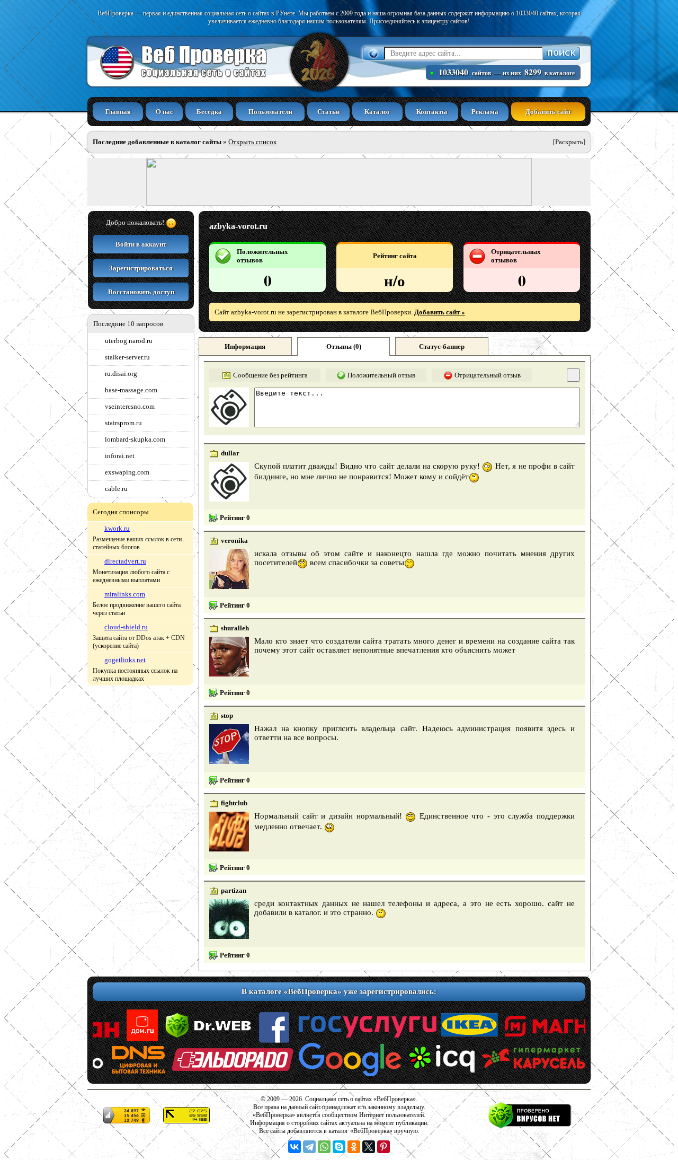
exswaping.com (127, 472)
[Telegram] (309, 1146)
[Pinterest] (383, 1146)
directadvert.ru (125, 561)
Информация (245, 346)
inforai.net (120, 456)
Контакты (431, 112)
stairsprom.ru (123, 423)
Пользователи (270, 112)
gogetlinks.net (125, 660)
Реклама (484, 112)
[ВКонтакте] (294, 1146)
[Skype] (339, 1146)
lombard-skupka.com (135, 439)
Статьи (328, 112)
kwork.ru (117, 528)
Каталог (377, 112)
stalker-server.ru (127, 357)
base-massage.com (131, 390)
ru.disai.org (121, 373)
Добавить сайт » (439, 312)
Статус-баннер (442, 346)
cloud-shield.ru (126, 627)
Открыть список (252, 142)
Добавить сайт (548, 112)
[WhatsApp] (324, 1146)
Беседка (209, 112)
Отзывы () (343, 346)
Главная (118, 112)
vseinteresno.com (130, 406)
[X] (368, 1146)
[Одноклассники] (353, 1146)
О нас (164, 112)
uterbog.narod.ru (129, 341)
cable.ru (116, 489)
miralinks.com (124, 594)
